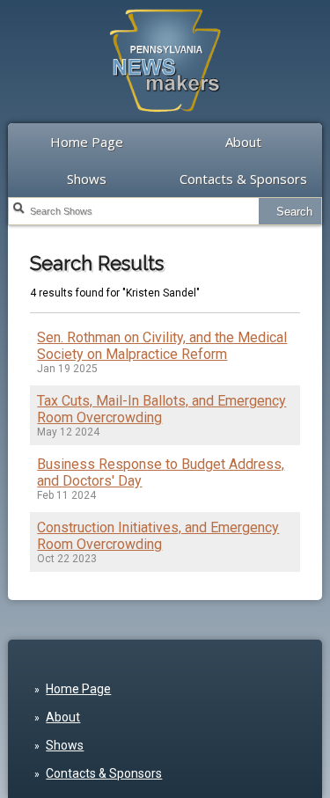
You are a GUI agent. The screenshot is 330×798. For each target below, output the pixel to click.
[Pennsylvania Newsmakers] (165, 121)
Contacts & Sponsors (243, 178)
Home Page (86, 141)
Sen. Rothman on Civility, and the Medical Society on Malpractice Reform (162, 345)
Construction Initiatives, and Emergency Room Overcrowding (158, 536)
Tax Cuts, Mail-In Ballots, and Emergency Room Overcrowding (161, 409)
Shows (86, 178)
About (243, 141)
